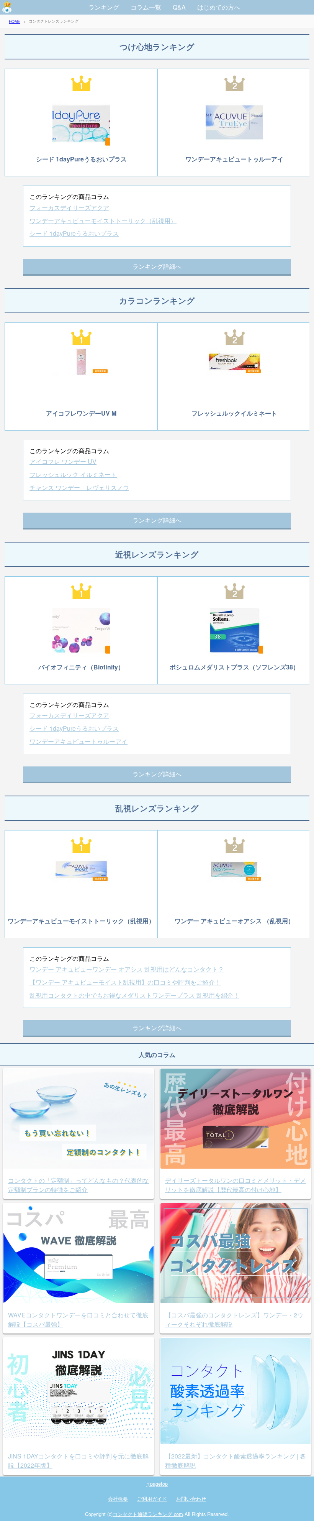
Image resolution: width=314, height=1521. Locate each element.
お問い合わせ (191, 1498)
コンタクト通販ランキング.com (148, 1514)
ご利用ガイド (152, 1498)
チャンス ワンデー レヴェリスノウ (79, 487)
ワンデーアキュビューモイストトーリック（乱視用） (103, 220)
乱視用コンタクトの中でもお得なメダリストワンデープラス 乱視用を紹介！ (134, 995)
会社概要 (118, 1498)
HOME (14, 21)
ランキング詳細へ (157, 266)
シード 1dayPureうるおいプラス (74, 233)
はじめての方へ (218, 7)
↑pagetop (157, 1483)
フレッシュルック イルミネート (73, 474)
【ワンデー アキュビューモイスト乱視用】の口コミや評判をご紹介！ (125, 982)
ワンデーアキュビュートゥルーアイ (78, 741)
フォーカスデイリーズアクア (69, 207)
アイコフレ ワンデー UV (62, 461)
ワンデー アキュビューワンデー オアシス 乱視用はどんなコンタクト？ (126, 969)
